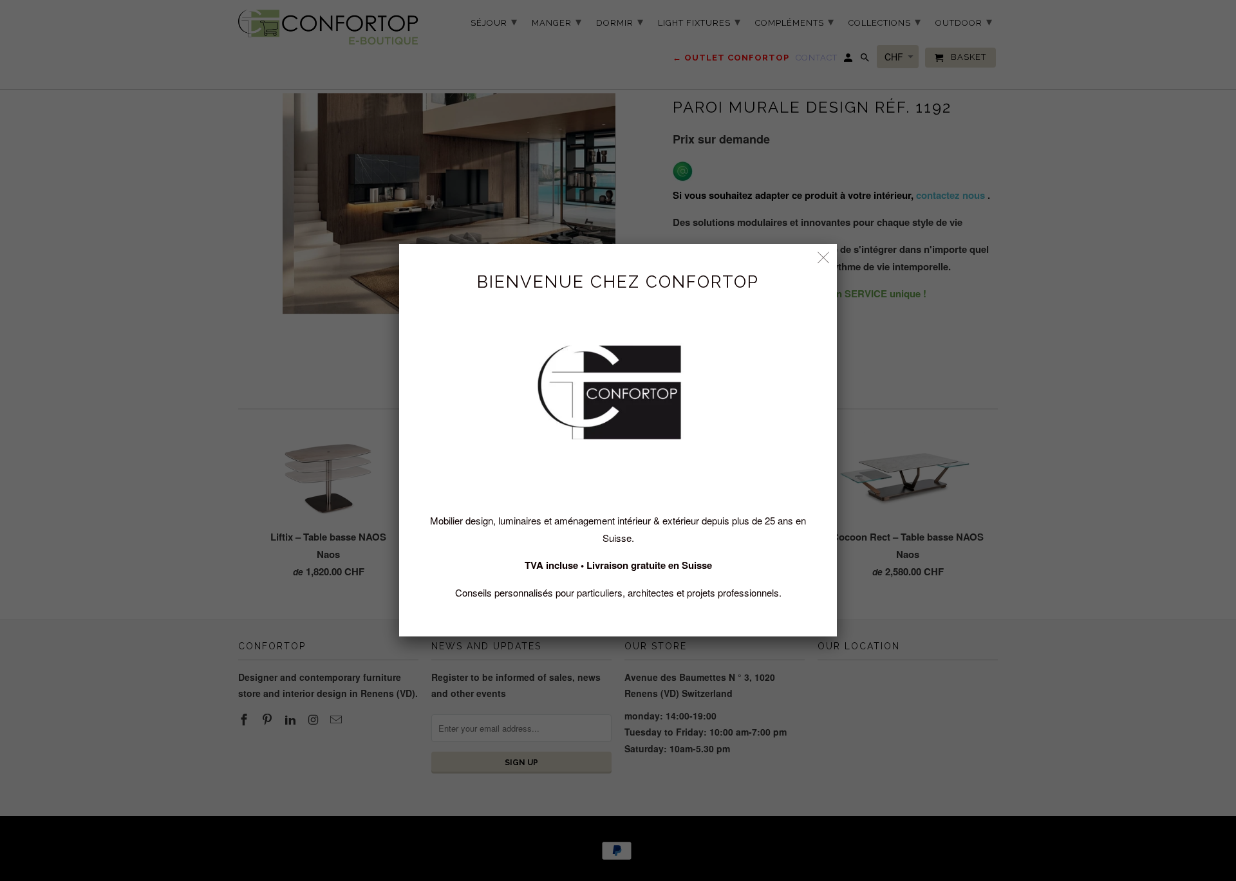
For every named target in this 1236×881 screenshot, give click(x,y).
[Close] (823, 257)
